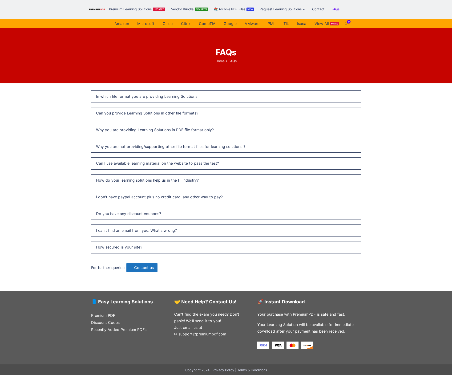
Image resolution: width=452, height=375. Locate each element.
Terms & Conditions (252, 370)
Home (220, 61)
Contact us (144, 267)
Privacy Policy (223, 370)
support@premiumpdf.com (202, 334)
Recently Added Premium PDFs (118, 329)
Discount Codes (105, 322)
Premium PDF (103, 315)
